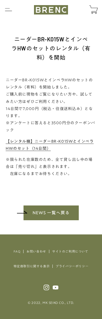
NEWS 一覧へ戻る (51, 213)
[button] (8, 9)
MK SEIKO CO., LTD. (58, 302)
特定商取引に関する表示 (32, 266)
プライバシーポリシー (72, 266)
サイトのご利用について (70, 251)
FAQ (17, 251)
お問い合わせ (36, 251)
